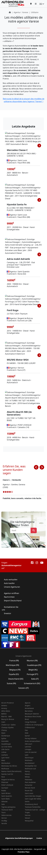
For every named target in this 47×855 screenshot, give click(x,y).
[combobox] (21, 530)
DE (40, 4)
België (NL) (33, 669)
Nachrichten (9, 597)
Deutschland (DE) (16, 679)
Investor (8, 613)
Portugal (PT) (32, 674)
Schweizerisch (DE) (32, 683)
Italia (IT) (35, 679)
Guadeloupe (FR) (34, 665)
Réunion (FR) (32, 660)
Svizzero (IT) (23, 688)
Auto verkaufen (11, 579)
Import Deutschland (12, 600)
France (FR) (14, 660)
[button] (36, 4)
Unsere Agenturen (12, 587)
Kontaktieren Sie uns (10, 608)
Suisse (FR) (11, 683)
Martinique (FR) (12, 665)
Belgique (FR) (15, 669)
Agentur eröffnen (12, 593)
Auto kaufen (9, 583)
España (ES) (13, 674)
